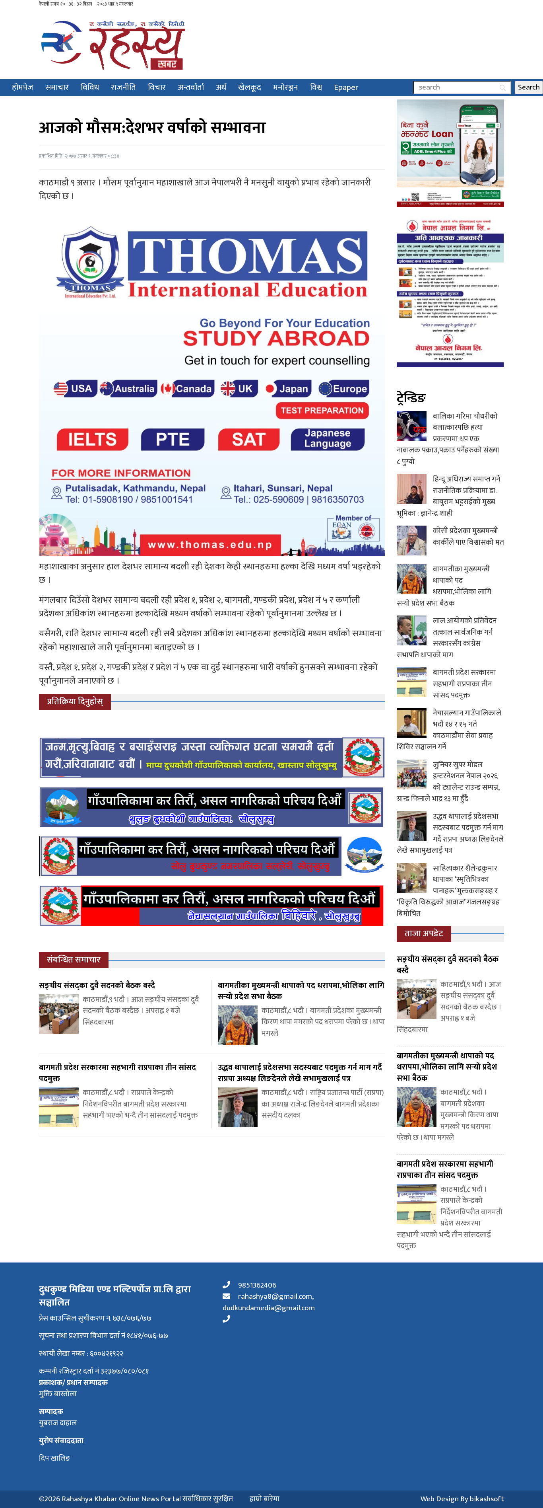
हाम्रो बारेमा (264, 1499)
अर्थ (221, 87)
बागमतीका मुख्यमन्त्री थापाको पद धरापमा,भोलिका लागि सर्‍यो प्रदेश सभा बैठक (444, 586)
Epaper (346, 87)
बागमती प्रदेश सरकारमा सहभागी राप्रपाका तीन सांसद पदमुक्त (464, 683)
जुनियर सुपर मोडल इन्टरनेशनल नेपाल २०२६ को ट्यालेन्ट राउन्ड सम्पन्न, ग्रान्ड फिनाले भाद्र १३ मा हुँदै (448, 782)
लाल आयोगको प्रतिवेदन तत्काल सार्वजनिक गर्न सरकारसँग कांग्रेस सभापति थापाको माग (446, 638)
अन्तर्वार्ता (191, 87)
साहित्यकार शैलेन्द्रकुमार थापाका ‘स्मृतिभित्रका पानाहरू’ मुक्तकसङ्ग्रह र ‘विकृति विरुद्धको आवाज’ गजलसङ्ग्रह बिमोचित (448, 891)
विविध (90, 87)
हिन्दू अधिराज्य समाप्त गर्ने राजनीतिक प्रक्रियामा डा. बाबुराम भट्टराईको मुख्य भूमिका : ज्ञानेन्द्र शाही (448, 496)
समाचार (57, 87)
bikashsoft (487, 1499)
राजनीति (123, 87)
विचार (157, 87)
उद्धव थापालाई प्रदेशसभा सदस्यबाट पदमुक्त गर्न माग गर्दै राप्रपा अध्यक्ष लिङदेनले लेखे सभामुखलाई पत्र (450, 834)
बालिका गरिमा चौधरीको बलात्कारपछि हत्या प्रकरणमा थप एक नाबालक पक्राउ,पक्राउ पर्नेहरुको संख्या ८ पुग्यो (448, 439)
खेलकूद (249, 87)
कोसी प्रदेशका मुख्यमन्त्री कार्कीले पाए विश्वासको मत (468, 537)
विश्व (316, 87)
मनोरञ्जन (285, 87)
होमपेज (22, 87)
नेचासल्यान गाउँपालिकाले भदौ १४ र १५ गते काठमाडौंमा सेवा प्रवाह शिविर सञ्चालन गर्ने (449, 730)
